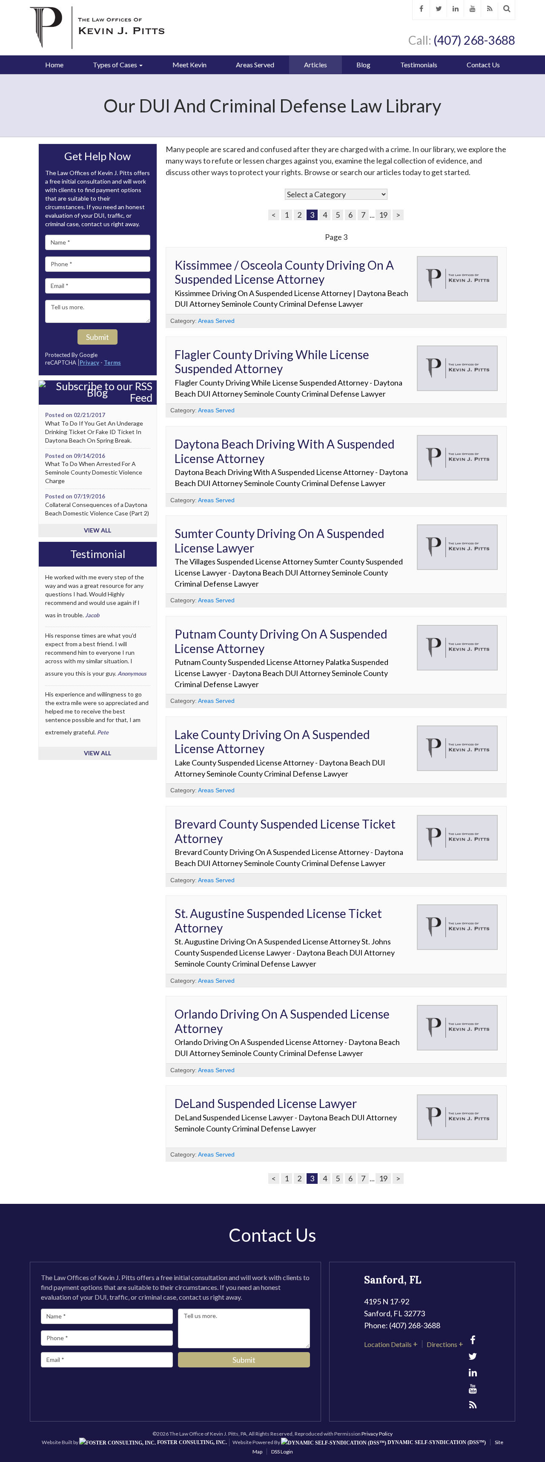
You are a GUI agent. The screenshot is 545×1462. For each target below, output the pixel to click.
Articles (315, 64)
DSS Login (282, 1451)
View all (97, 530)
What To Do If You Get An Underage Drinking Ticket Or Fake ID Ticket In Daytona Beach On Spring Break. (94, 432)
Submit (97, 337)
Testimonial (97, 554)
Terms (112, 362)
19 (383, 214)
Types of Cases (115, 64)
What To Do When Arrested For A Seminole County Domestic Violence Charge (93, 472)
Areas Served (255, 64)
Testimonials (418, 64)
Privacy (89, 362)
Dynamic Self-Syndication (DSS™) (436, 1442)
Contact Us (483, 64)
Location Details (388, 1344)
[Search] (507, 8)
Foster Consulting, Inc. (191, 1442)
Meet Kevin (189, 64)
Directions (442, 1344)
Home (54, 64)
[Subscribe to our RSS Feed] (98, 392)
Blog (363, 64)
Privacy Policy (377, 1433)
